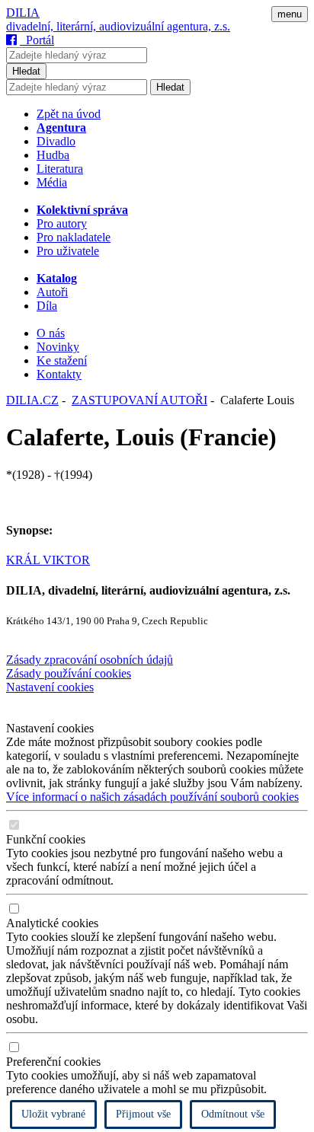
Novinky (58, 346)
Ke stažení (62, 360)
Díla (47, 305)
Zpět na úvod (69, 113)
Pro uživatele (68, 250)
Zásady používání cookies (68, 673)
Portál (37, 39)
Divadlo (56, 141)
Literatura (60, 168)
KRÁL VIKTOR (48, 559)
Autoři (52, 291)
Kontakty (59, 374)
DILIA (23, 12)
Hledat (26, 71)
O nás (51, 333)
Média (52, 182)
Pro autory (62, 223)
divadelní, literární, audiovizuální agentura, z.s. (118, 26)
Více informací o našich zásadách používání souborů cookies (152, 796)
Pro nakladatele (74, 237)
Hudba (53, 154)
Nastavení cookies (50, 687)
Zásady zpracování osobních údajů (89, 659)
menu (289, 14)
